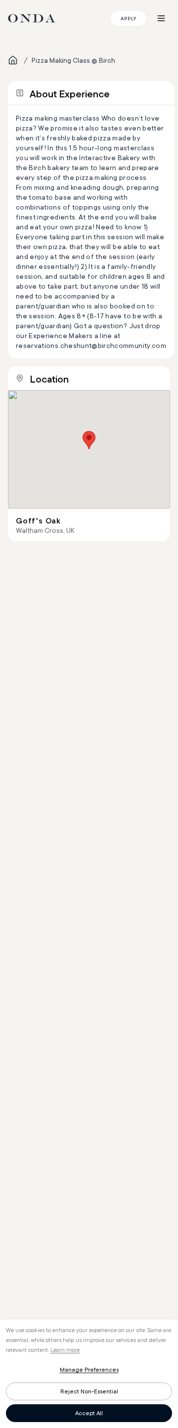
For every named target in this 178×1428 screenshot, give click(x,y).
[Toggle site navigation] (161, 18)
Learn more (65, 1349)
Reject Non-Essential (89, 1391)
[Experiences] (13, 60)
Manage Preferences (89, 1369)
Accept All (89, 1413)
